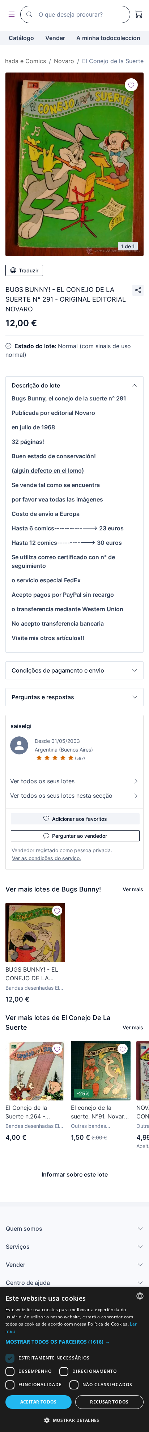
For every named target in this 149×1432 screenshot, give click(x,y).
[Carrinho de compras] (139, 14)
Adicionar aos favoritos (79, 819)
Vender (55, 37)
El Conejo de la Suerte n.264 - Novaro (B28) (26, 1112)
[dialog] (74, 1359)
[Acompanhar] (131, 84)
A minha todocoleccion (108, 37)
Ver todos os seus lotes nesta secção (61, 795)
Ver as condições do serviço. (46, 858)
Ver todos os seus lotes (42, 781)
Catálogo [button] (21, 37)
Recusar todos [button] (109, 1402)
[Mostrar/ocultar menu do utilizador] (10, 14)
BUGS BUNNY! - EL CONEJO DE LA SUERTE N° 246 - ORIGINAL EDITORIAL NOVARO (34, 974)
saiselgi (20, 726)
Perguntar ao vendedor (79, 836)
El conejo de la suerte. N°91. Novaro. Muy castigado (100, 1112)
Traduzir (28, 270)
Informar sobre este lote (75, 1174)
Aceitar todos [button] (38, 1402)
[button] (74, 385)
